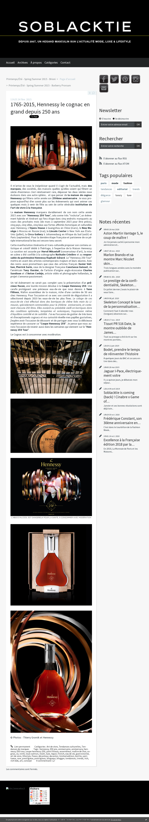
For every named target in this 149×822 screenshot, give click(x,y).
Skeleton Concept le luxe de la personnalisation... (122, 304)
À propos (36, 62)
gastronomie (82, 753)
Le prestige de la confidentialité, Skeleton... (121, 282)
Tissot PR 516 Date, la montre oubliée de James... (119, 328)
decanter (53, 756)
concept (28, 760)
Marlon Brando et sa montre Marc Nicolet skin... (119, 259)
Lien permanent (22, 746)
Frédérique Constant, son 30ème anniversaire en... (123, 420)
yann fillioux (52, 751)
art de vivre (15, 756)
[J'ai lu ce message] (146, 819)
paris (104, 183)
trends (80, 758)
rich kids (14, 760)
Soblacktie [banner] (74, 29)
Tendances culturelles (70, 746)
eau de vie (70, 753)
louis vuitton (32, 753)
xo (17, 753)
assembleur (65, 751)
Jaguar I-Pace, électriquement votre (123, 373)
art (21, 760)
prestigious (40, 758)
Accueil (10, 62)
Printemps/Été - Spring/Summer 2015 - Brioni (31, 79)
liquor (54, 753)
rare (19, 758)
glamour (105, 201)
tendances (70, 758)
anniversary (77, 749)
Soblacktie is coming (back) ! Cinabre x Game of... (121, 397)
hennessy (44, 749)
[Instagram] (135, 79)
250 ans (53, 749)
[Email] (103, 88)
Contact (65, 62)
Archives (23, 62)
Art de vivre (52, 746)
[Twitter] (114, 79)
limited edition (66, 756)
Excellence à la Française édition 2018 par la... (122, 442)
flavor (35, 756)
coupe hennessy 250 (35, 751)
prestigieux (27, 758)
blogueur (51, 758)
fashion (127, 183)
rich (86, 758)
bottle (78, 756)
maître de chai (79, 751)
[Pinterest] (125, 79)
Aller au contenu (9, 2)
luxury (119, 195)
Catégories (51, 62)
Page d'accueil (67, 79)
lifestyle (26, 756)
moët (42, 753)
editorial (122, 189)
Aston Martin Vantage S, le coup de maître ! (123, 235)
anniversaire (64, 749)
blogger (60, 758)
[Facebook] (103, 79)
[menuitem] (12, 62)
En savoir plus (116, 820)
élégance (105, 195)
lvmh (22, 753)
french (61, 753)
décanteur (43, 756)
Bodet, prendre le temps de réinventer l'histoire (122, 351)
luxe (48, 753)
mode (115, 183)
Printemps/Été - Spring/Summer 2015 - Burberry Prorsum (40, 85)
